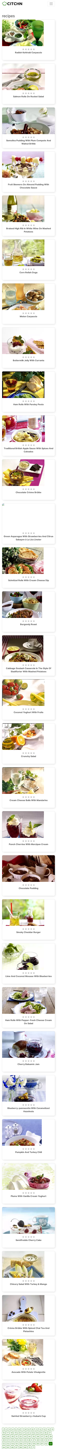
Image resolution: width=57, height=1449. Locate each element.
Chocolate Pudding (28, 888)
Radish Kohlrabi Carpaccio (28, 52)
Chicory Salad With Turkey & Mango (28, 1284)
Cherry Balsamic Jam (28, 1064)
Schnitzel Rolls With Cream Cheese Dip (28, 580)
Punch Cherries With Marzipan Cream (28, 844)
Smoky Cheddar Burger (28, 932)
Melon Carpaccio (28, 316)
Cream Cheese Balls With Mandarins (29, 800)
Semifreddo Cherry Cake (28, 1240)
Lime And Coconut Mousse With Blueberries (28, 976)
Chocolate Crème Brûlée (28, 492)
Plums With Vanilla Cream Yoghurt (28, 1196)
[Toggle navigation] (51, 3)
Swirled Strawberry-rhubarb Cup (28, 1416)
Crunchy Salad (28, 756)
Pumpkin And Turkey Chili (28, 1152)
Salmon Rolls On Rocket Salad (28, 96)
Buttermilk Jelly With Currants (28, 360)
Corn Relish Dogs (28, 272)
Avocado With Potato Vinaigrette (28, 1372)
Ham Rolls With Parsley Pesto (28, 404)
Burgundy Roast (28, 624)
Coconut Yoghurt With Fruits (28, 712)
